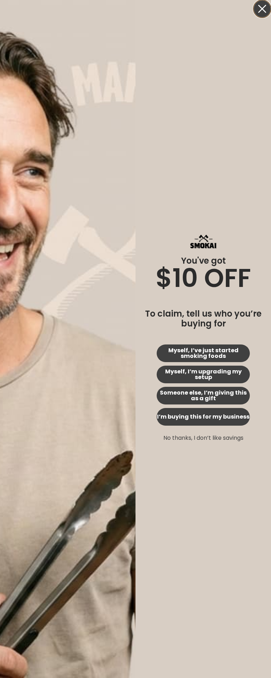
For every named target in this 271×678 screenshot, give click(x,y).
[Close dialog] (262, 9)
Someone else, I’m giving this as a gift (203, 395)
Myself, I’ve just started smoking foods (203, 353)
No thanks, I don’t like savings (203, 438)
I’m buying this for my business (203, 417)
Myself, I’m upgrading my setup (203, 374)
